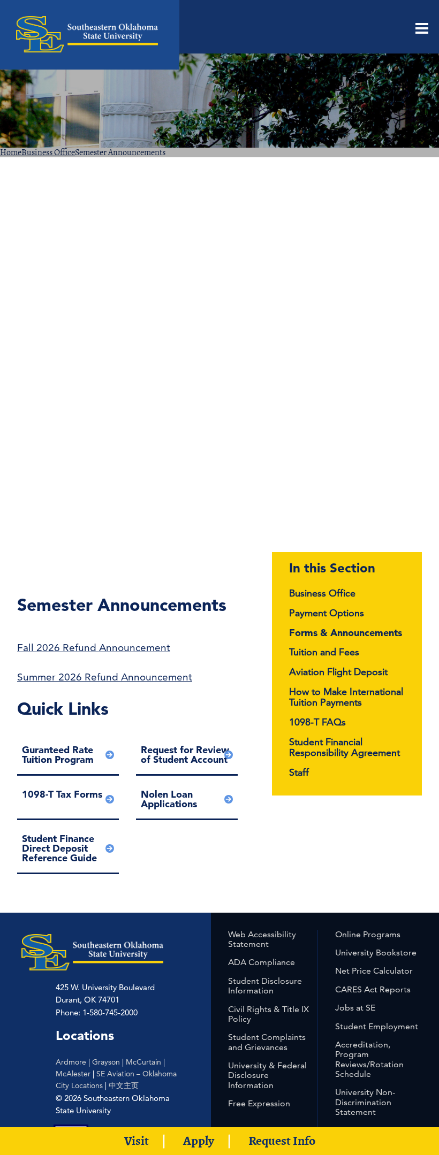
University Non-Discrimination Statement (365, 1102)
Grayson (106, 1062)
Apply (198, 1140)
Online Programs (367, 934)
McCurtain (143, 1062)
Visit (136, 1140)
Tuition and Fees (324, 652)
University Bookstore (376, 952)
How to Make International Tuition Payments (346, 697)
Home (10, 152)
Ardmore (71, 1062)
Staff (299, 772)
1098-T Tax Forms (62, 794)
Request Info (281, 1140)
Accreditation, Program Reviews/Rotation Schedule (369, 1059)
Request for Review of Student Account (185, 755)
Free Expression (259, 1103)
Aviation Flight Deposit (338, 672)
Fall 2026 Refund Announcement (93, 647)
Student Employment (376, 1026)
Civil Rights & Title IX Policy (268, 1014)
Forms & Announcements (345, 632)
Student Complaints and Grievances (267, 1042)
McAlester (73, 1073)
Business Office (48, 152)
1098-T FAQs (317, 722)
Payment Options (326, 613)
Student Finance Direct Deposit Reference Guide (59, 848)
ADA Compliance (261, 962)
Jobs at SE (355, 1008)
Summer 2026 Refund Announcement (104, 677)
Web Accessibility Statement (262, 939)
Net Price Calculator (374, 971)
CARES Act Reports (373, 989)
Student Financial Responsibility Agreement (344, 747)
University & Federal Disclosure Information (267, 1075)
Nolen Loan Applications (169, 799)
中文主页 (124, 1085)
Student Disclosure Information (265, 986)
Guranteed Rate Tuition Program (58, 755)
